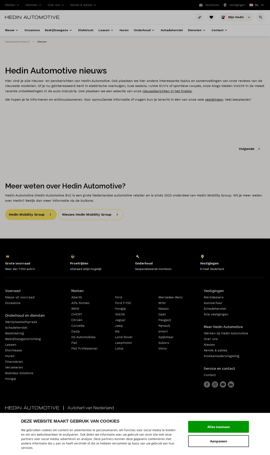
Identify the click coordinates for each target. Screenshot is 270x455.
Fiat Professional (84, 348)
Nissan (163, 309)
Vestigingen (214, 291)
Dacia (75, 331)
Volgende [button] (246, 149)
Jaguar (120, 320)
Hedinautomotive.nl (17, 41)
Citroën (76, 320)
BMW (75, 309)
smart (163, 331)
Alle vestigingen (216, 314)
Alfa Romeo (80, 303)
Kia (117, 331)
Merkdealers (214, 297)
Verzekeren (14, 367)
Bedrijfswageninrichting (23, 339)
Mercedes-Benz (170, 297)
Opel (162, 314)
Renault (164, 326)
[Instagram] (215, 384)
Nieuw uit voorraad (19, 297)
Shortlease (13, 350)
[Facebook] (207, 384)
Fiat (74, 343)
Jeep (119, 326)
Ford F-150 (123, 303)
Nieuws (209, 345)
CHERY (76, 314)
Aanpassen (218, 441)
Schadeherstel (16, 328)
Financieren (14, 362)
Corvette (78, 326)
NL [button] (254, 5)
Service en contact (219, 369)
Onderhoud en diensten (25, 316)
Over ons (211, 339)
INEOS (120, 314)
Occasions (12, 303)
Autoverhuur (213, 303)
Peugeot (164, 320)
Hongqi (10, 379)
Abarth (76, 297)
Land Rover (124, 337)
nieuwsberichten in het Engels (167, 91)
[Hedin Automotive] (32, 17)
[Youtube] (223, 384)
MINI (162, 303)
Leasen (10, 345)
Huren (10, 356)
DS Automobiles (83, 337)
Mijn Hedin (236, 17)
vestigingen (214, 99)
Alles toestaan (218, 427)
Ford (118, 297)
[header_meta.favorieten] (211, 17)
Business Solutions (19, 373)
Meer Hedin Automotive (223, 327)
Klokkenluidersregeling (221, 356)
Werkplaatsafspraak (21, 322)
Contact (210, 375)
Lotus (119, 348)
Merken (77, 291)
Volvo (162, 348)
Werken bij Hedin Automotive (226, 333)
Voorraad (12, 291)
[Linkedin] (231, 384)
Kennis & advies (215, 350)
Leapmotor (123, 343)
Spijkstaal (165, 337)
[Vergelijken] (199, 17)
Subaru (163, 343)
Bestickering (14, 333)
